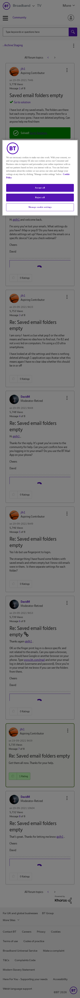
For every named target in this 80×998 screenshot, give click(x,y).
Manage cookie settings (40, 207)
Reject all (40, 197)
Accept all (40, 188)
